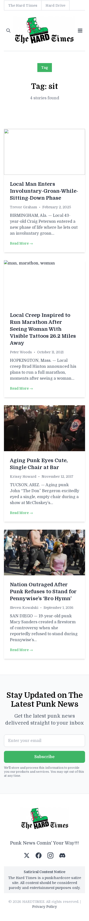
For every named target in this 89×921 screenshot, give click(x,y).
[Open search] (8, 30)
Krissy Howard (23, 477)
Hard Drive (55, 5)
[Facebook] (39, 855)
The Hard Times (22, 5)
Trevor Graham (23, 207)
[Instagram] (50, 855)
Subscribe (44, 757)
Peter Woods (21, 352)
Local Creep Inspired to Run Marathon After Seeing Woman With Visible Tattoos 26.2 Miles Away (43, 329)
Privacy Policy (44, 907)
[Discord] (62, 855)
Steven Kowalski (24, 608)
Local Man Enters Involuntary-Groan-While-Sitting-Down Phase (44, 191)
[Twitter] (27, 855)
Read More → (21, 243)
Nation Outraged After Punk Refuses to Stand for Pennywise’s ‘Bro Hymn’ (43, 591)
